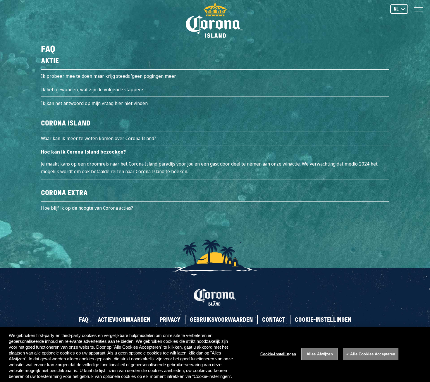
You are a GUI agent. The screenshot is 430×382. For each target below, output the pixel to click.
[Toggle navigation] (418, 8)
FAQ (83, 319)
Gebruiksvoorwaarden (221, 319)
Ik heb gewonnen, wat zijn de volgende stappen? (92, 89)
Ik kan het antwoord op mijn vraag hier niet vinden (94, 103)
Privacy (170, 319)
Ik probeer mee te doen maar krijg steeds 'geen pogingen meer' (109, 76)
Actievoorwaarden (124, 319)
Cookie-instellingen (323, 319)
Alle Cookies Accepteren (372, 354)
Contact (273, 319)
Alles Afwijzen (320, 354)
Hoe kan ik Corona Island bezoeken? (83, 152)
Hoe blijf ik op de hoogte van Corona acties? (87, 208)
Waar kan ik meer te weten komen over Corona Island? (98, 138)
